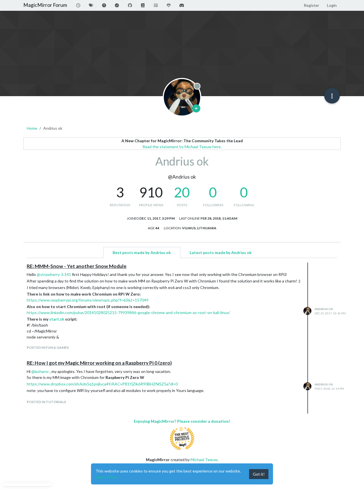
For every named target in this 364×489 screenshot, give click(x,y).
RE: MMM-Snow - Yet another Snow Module (77, 266)
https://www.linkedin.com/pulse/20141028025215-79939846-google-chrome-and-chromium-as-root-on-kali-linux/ (128, 312)
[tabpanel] (182, 338)
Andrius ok (324, 309)
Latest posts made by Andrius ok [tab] (221, 252)
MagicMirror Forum (45, 5)
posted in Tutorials (46, 402)
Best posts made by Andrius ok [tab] (142, 252)
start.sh (56, 319)
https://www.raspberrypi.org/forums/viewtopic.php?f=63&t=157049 (87, 300)
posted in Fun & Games (48, 347)
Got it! (259, 474)
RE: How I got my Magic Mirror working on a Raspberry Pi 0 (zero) (99, 363)
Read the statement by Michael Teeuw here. (182, 146)
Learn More (106, 476)
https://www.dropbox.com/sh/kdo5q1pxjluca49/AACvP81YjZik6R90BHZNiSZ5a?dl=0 (102, 383)
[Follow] (196, 108)
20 (182, 192)
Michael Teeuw (204, 459)
